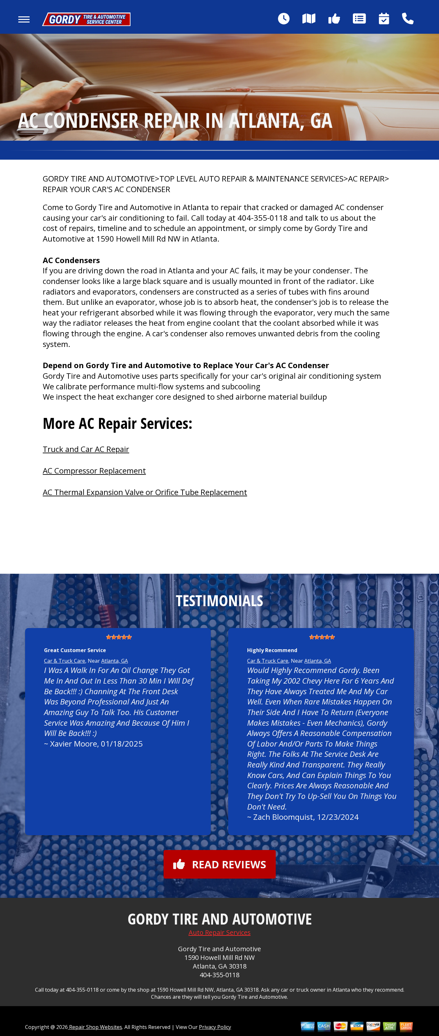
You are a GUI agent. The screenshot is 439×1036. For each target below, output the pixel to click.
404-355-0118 (262, 217)
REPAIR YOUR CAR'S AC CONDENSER (106, 189)
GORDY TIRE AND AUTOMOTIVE (99, 178)
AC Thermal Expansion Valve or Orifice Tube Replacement (145, 492)
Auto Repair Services (220, 932)
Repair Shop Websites (95, 1027)
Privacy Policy (215, 1027)
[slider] (119, 637)
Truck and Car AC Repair (86, 449)
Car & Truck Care (64, 660)
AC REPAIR (366, 178)
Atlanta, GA (114, 660)
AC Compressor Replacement (94, 470)
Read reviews (229, 864)
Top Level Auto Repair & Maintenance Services (251, 178)
